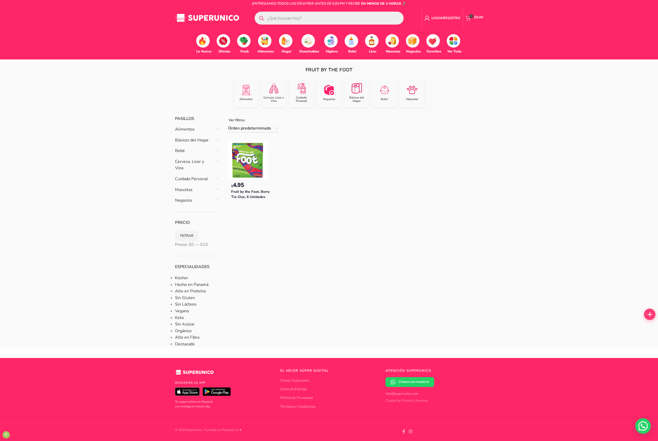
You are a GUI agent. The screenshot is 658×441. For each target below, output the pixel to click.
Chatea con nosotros (413, 381)
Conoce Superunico (294, 380)
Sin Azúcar (185, 324)
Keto (179, 318)
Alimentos (185, 129)
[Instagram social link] (410, 432)
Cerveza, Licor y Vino (189, 165)
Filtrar (186, 235)
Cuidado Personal (191, 179)
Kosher (181, 278)
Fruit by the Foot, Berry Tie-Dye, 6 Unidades (250, 194)
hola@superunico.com (401, 393)
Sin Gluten (185, 298)
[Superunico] (194, 374)
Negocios (183, 200)
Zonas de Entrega (293, 389)
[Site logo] (207, 18)
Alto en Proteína (190, 291)
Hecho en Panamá (191, 284)
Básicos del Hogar (192, 140)
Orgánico (183, 331)
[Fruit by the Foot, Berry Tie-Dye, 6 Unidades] (247, 160)
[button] (649, 314)
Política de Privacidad (296, 398)
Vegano (182, 311)
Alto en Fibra (187, 337)
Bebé (180, 151)
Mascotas (184, 190)
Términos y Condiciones (297, 406)
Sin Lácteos (185, 304)
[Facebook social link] (404, 432)
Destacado (185, 344)
